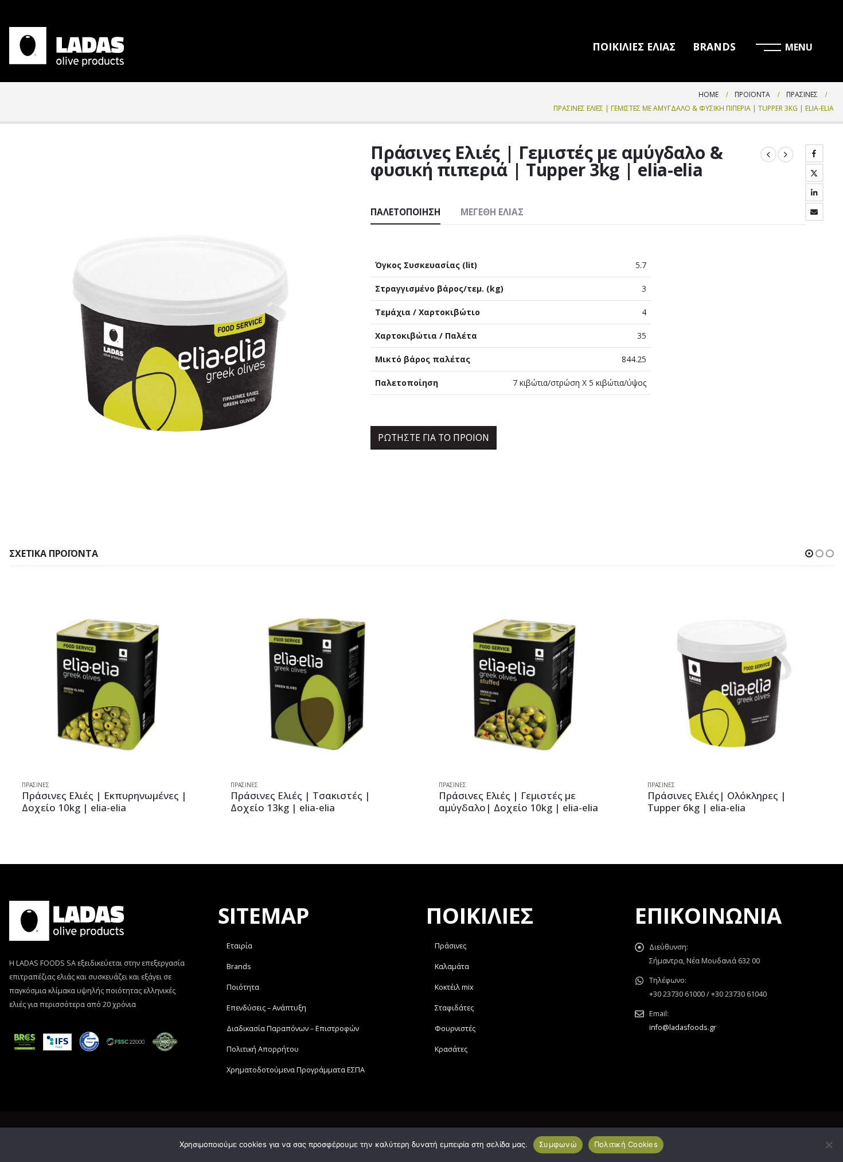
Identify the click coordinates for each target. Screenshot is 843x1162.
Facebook (814, 153)
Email (814, 212)
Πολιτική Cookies (626, 1144)
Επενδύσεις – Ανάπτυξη (266, 1008)
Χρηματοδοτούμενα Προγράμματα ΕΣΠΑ (296, 1070)
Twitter (814, 173)
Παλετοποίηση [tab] (405, 212)
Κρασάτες (451, 1049)
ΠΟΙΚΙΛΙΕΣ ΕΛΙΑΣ (634, 46)
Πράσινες (35, 785)
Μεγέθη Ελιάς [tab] (492, 212)
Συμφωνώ (558, 1144)
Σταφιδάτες (454, 1008)
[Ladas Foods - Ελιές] (66, 47)
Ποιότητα (243, 987)
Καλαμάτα (452, 966)
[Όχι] (828, 1145)
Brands (239, 966)
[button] (809, 553)
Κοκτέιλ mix (454, 987)
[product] (109, 684)
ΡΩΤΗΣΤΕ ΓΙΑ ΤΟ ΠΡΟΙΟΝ (433, 437)
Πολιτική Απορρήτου (263, 1049)
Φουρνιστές (455, 1028)
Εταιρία (239, 946)
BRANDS (714, 46)
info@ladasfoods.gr (682, 1027)
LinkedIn (814, 192)
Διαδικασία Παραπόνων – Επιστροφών (293, 1028)
